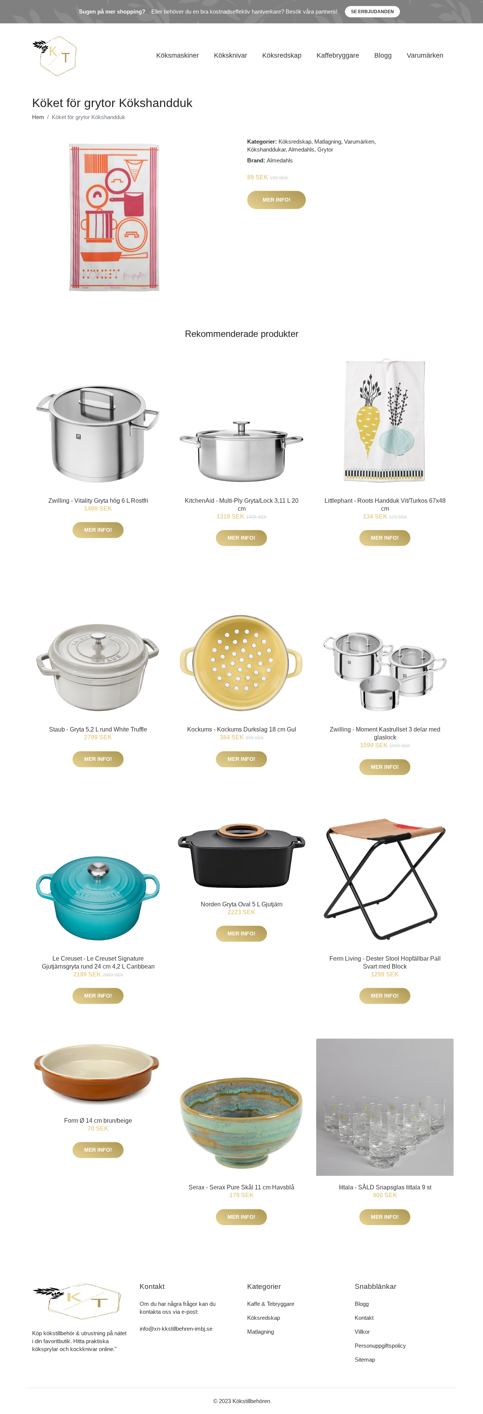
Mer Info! (277, 200)
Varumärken (425, 55)
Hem (38, 117)
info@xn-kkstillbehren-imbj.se (176, 1328)
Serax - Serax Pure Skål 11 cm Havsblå (241, 1187)
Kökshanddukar (266, 149)
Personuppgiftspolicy (380, 1345)
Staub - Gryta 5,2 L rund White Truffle (98, 729)
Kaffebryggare (338, 55)
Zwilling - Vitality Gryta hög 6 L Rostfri (98, 500)
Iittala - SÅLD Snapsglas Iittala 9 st (385, 1187)
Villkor (362, 1331)
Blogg (383, 55)
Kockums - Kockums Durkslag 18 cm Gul (241, 729)
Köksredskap (281, 55)
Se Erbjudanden (372, 11)
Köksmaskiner (177, 55)
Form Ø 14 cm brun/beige (98, 1120)
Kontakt (364, 1318)
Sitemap (365, 1359)
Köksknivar (230, 55)
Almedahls (301, 149)
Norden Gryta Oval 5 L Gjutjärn (242, 904)
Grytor (325, 149)
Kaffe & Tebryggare (270, 1304)
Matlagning (327, 141)
